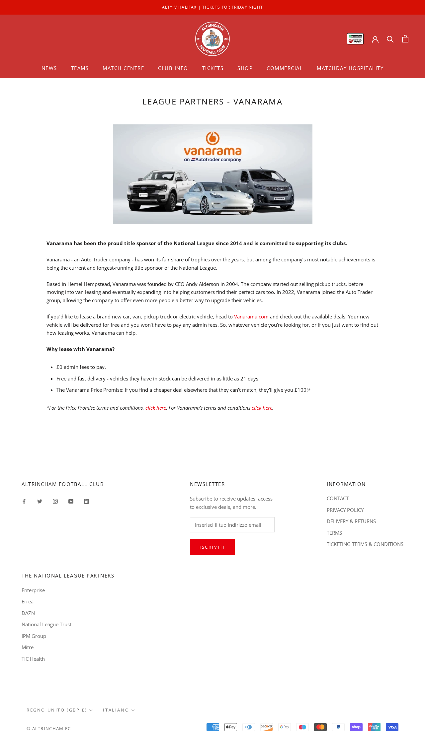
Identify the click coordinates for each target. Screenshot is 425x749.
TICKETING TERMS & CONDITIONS (365, 544)
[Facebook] (24, 501)
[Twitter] (39, 501)
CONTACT (338, 498)
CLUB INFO (173, 68)
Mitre (28, 647)
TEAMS (80, 68)
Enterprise (33, 590)
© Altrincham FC (49, 728)
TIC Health (33, 658)
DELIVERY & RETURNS (351, 521)
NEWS (49, 68)
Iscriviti (212, 547)
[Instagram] (55, 501)
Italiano (116, 710)
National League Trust (46, 624)
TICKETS (213, 68)
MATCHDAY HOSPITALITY (350, 68)
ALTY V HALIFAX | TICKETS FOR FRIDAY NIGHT (212, 7)
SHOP (245, 68)
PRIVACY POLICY (345, 510)
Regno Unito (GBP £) (57, 710)
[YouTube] (70, 501)
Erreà (28, 601)
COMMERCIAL (285, 68)
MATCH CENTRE (123, 68)
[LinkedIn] (86, 501)
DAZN (28, 613)
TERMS (334, 532)
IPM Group (34, 636)
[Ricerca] (390, 38)
